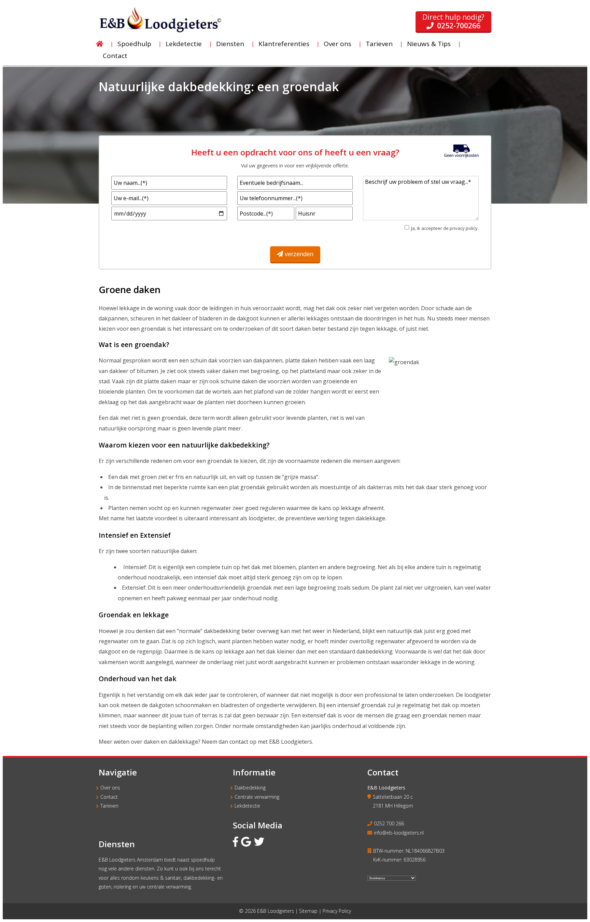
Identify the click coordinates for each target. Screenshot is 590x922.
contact (238, 741)
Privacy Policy (337, 911)
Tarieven (109, 805)
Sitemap (308, 911)
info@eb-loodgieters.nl (399, 832)
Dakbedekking (250, 787)
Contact (109, 797)
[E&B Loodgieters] (161, 32)
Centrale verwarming (257, 797)
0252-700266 (458, 25)
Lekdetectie (247, 805)
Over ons (110, 787)
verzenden (299, 254)
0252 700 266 (389, 823)
